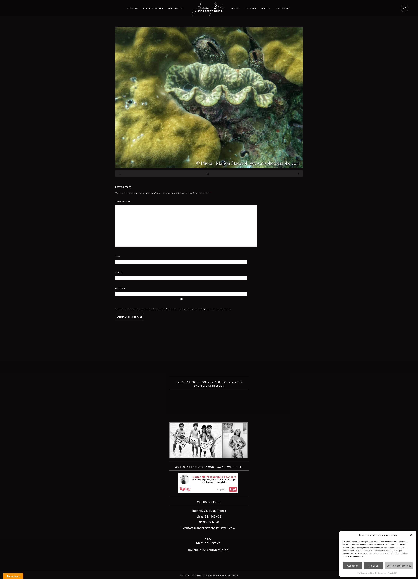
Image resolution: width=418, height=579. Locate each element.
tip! (233, 489)
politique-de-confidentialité (208, 550)
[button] (411, 535)
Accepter (352, 565)
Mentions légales (208, 543)
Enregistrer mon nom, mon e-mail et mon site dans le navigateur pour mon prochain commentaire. (173, 309)
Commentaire (123, 202)
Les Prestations (153, 8)
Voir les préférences (399, 565)
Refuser (373, 565)
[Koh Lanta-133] (209, 167)
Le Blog (235, 8)
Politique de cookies (365, 573)
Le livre (266, 8)
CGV (208, 539)
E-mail (120, 272)
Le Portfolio (176, 8)
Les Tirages (283, 8)
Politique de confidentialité (386, 573)
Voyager (250, 8)
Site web (120, 288)
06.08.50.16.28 (209, 522)
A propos (132, 8)
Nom (118, 256)
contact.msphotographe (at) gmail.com (209, 528)
